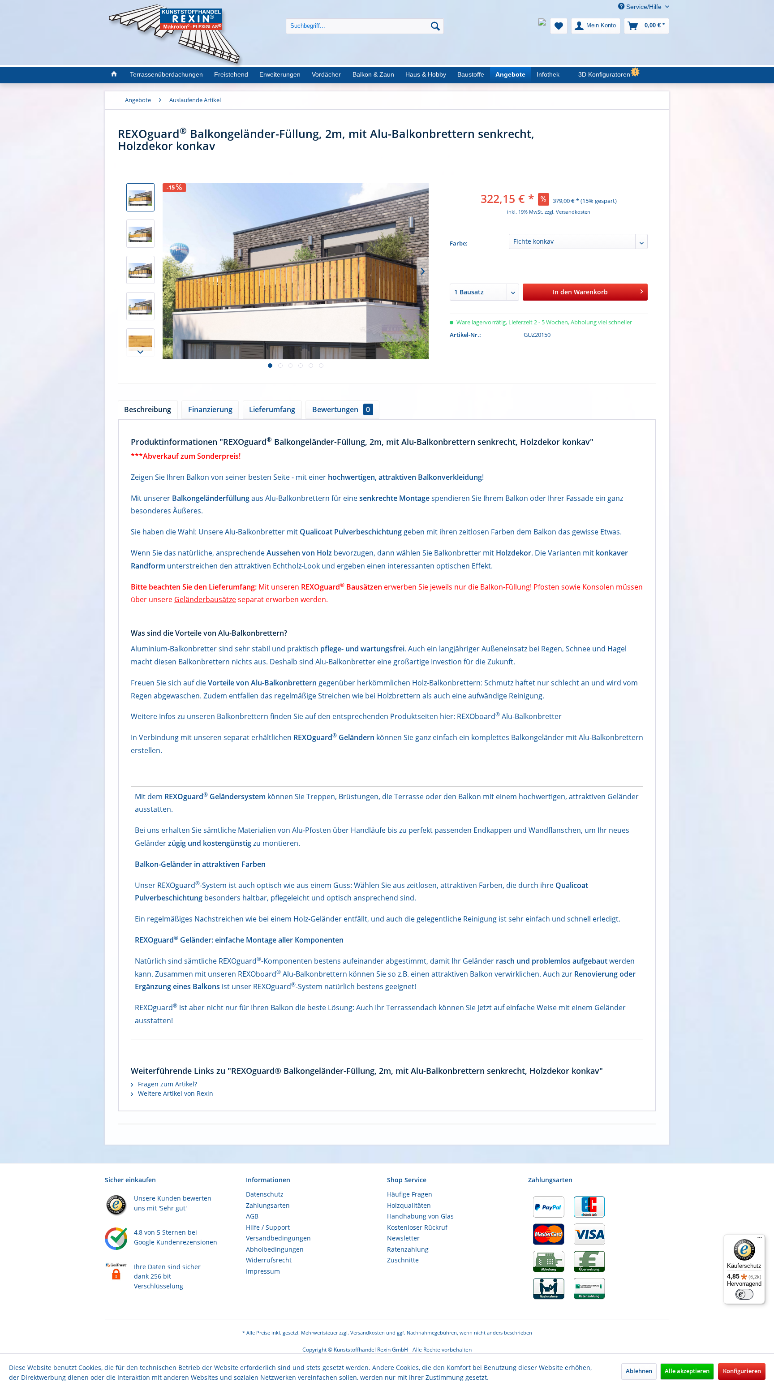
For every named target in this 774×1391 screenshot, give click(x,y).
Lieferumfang (272, 409)
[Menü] (759, 1239)
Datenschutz (265, 1194)
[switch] (744, 1294)
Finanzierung (210, 409)
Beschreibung (147, 409)
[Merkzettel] (559, 26)
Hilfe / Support (268, 1227)
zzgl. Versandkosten (567, 211)
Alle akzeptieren (687, 1371)
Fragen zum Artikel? (166, 1084)
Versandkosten (367, 1332)
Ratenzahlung (408, 1249)
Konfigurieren (742, 1371)
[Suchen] (435, 26)
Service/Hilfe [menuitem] (643, 6)
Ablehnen (639, 1371)
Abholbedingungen (275, 1249)
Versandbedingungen (278, 1238)
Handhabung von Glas (420, 1216)
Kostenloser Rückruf (417, 1227)
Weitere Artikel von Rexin (174, 1093)
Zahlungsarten (268, 1205)
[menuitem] (365, 19)
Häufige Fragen (409, 1194)
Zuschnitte (403, 1260)
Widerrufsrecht (269, 1260)
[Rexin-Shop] (113, 75)
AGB (252, 1216)
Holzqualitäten (409, 1205)
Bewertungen (341, 409)
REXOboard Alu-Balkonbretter (509, 716)
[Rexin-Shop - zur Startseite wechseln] (176, 14)
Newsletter (403, 1238)
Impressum (263, 1271)
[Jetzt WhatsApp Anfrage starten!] (542, 26)
